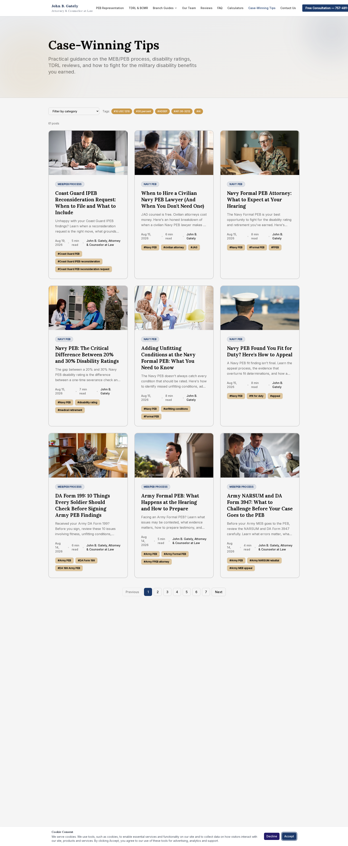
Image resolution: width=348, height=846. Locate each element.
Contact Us (288, 8)
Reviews (206, 8)
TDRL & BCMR (138, 8)
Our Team (189, 8)
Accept (289, 836)
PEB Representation (110, 8)
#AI (199, 111)
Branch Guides (163, 8)
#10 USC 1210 (122, 111)
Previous (132, 592)
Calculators (235, 8)
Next (218, 592)
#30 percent (143, 111)
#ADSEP (162, 111)
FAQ (220, 8)
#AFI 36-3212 (182, 111)
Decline (271, 836)
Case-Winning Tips (262, 8)
